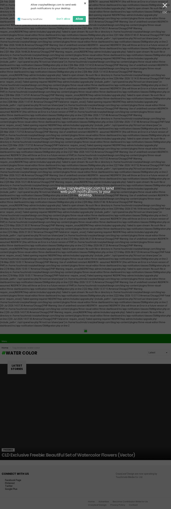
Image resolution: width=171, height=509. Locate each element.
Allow (79, 19)
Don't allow (63, 19)
